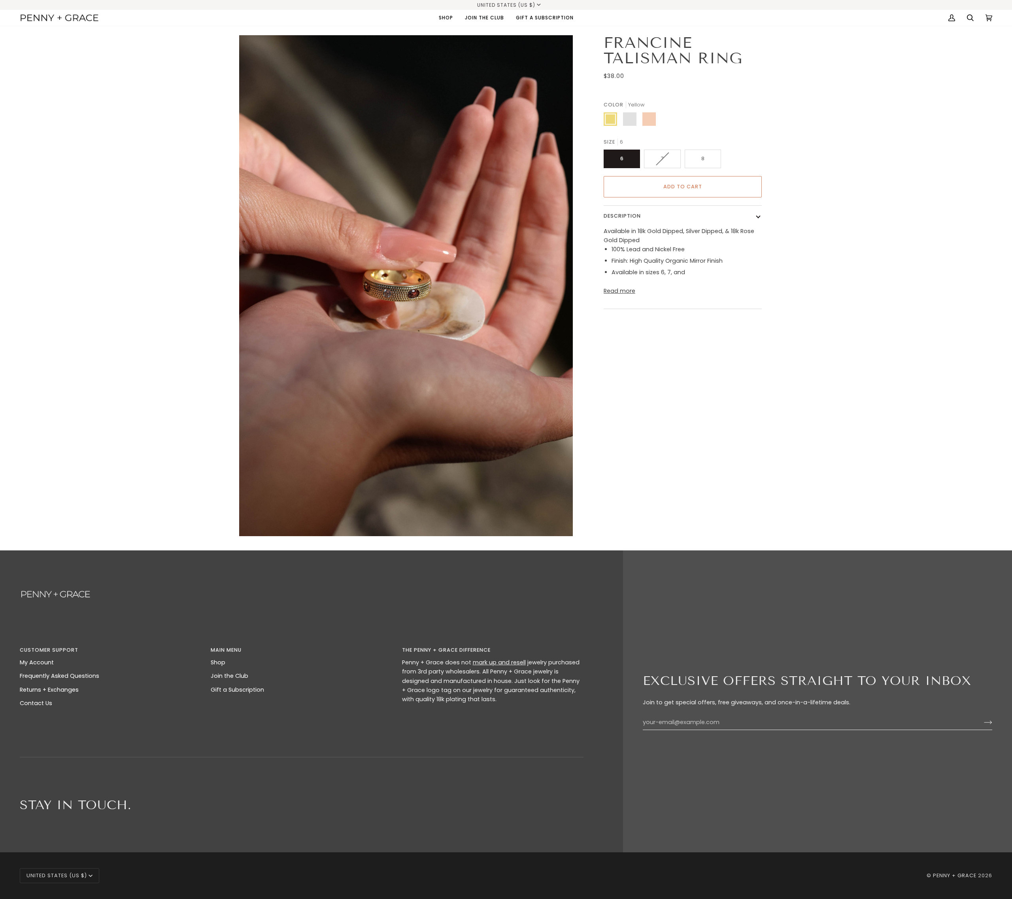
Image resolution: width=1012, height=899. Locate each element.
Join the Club (229, 676)
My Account (37, 662)
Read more (619, 291)
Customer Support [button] (49, 650)
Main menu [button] (226, 650)
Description (622, 215)
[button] (446, 18)
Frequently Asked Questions (59, 676)
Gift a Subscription (237, 690)
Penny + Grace (954, 875)
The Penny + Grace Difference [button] (446, 650)
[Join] (981, 722)
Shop (218, 662)
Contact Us (36, 703)
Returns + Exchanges (49, 690)
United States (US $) (506, 5)
